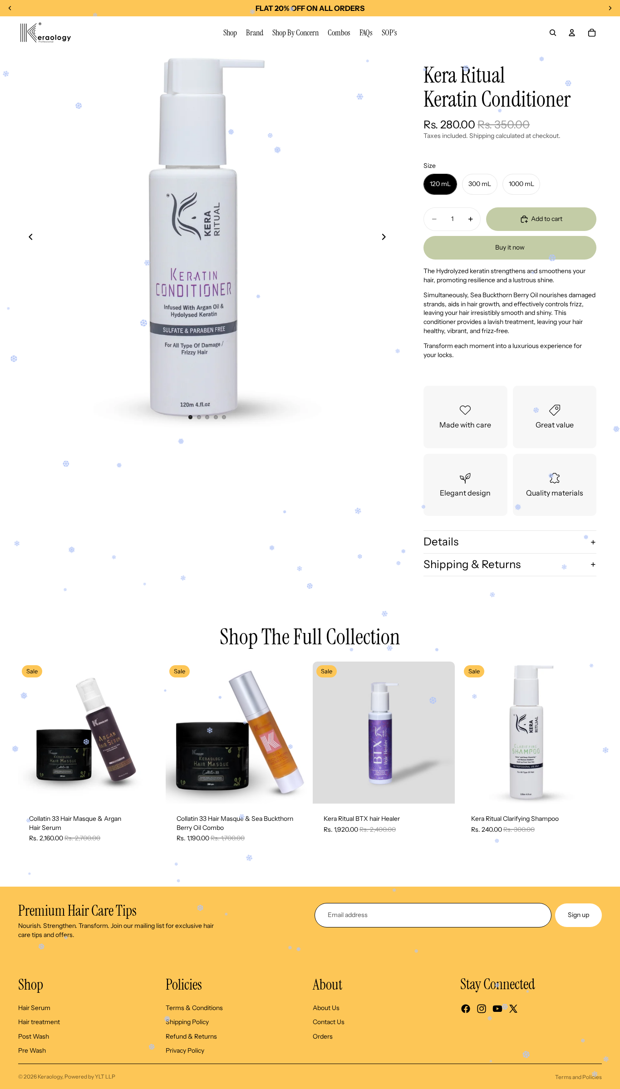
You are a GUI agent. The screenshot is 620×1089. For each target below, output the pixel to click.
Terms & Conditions (194, 1008)
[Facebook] (465, 1008)
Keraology (50, 1076)
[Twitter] (513, 1008)
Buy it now (510, 247)
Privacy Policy (185, 1051)
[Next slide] (386, 238)
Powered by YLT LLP (89, 1076)
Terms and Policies (578, 1077)
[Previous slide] (28, 238)
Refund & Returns (191, 1036)
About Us (326, 1008)
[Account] (572, 33)
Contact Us (328, 1022)
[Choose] (146, 789)
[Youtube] (497, 1008)
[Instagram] (481, 1008)
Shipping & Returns (472, 564)
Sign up (578, 915)
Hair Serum (34, 1008)
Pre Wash (32, 1051)
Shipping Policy (187, 1022)
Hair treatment (39, 1022)
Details (440, 541)
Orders (323, 1036)
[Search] (553, 33)
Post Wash (33, 1036)
